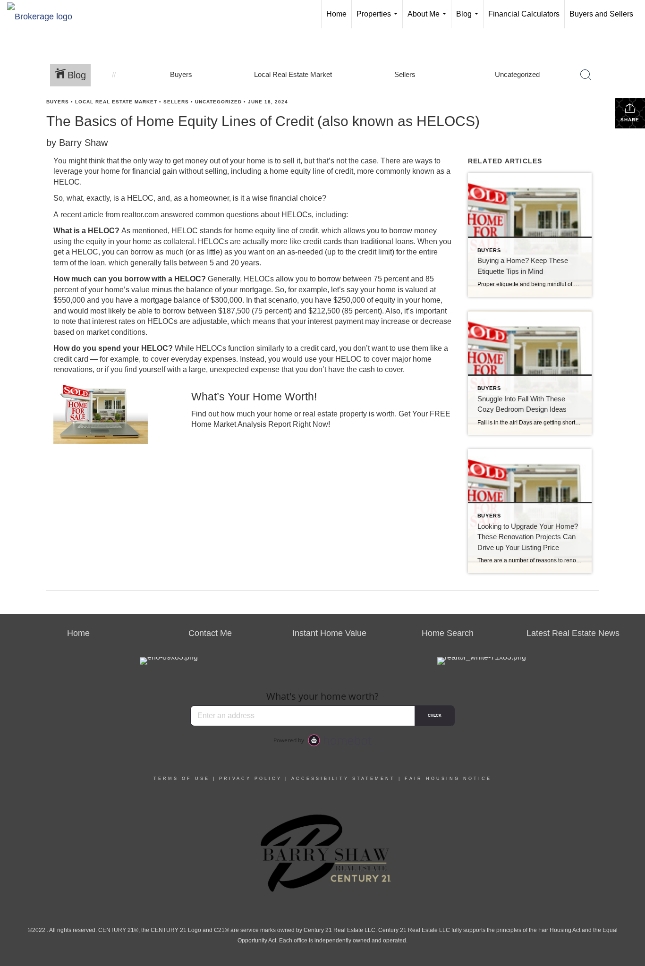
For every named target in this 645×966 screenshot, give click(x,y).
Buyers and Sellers (601, 14)
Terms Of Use (181, 778)
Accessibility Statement (343, 778)
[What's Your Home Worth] (115, 412)
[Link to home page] (44, 14)
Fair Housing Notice (448, 778)
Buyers (57, 101)
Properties (378, 19)
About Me (428, 19)
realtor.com (140, 215)
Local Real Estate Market (116, 101)
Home (336, 14)
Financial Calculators (524, 14)
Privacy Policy (250, 778)
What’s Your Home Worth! (254, 396)
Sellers (176, 101)
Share (629, 119)
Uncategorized (218, 101)
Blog (469, 19)
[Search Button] (586, 75)
